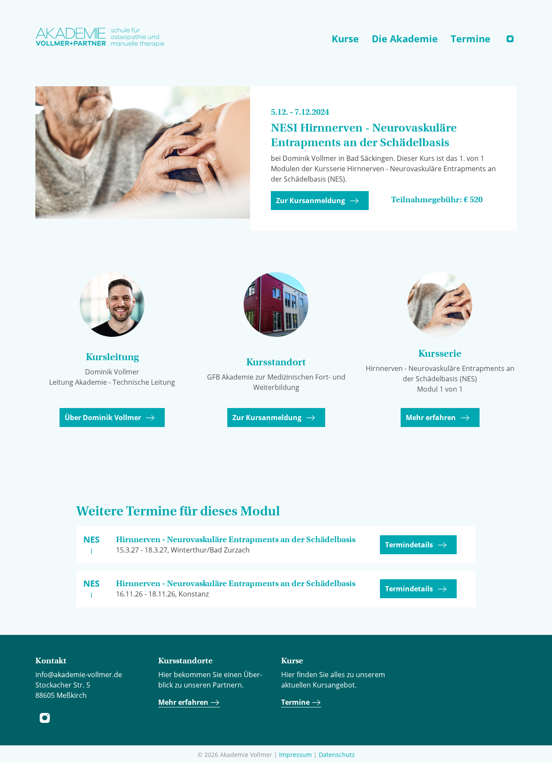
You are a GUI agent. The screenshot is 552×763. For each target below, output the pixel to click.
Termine (470, 38)
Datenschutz (337, 754)
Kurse (345, 38)
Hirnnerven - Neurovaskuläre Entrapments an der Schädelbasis (235, 539)
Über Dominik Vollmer (103, 417)
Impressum (295, 754)
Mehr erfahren (431, 417)
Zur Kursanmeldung (310, 200)
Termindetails (409, 544)
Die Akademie (405, 38)
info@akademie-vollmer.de (78, 674)
